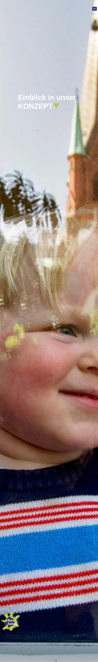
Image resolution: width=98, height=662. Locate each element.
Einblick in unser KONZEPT (47, 101)
